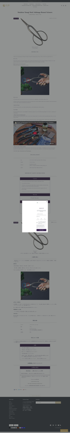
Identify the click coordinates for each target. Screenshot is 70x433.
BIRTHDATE (38, 216)
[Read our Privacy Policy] (45, 225)
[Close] (47, 202)
